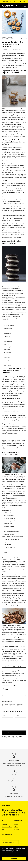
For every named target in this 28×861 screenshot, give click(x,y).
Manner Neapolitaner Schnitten (11, 398)
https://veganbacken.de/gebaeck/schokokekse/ (14, 666)
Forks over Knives (18, 236)
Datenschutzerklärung (7, 826)
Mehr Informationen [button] (7, 854)
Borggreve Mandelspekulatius (11, 424)
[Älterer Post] (3, 695)
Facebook (16, 829)
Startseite (4, 37)
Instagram (16, 824)
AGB (3, 829)
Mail (15, 832)
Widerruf (4, 832)
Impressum (4, 824)
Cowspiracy (5, 237)
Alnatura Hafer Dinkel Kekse (10, 411)
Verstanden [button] (14, 858)
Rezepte (10, 37)
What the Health (16, 237)
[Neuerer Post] (25, 695)
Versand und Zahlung (7, 834)
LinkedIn (16, 826)
